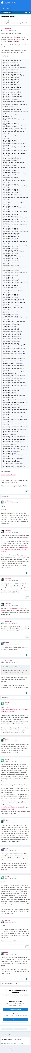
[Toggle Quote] (3, 666)
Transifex (25, 537)
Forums (9, 8)
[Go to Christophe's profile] (2, 502)
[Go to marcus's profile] (2, 921)
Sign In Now (15, 1019)
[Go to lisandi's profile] (2, 703)
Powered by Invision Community (15, 1050)
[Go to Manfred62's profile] (2, 29)
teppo (6, 983)
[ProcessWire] (8, 3)
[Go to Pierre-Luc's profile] (2, 579)
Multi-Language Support (19, 23)
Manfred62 (6, 21)
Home (2, 8)
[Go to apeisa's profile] (2, 643)
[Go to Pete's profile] (2, 849)
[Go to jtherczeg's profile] (2, 531)
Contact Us (13, 1049)
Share (7, 1028)
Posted (10, 30)
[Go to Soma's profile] (2, 740)
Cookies (19, 1049)
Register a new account (15, 1009)
